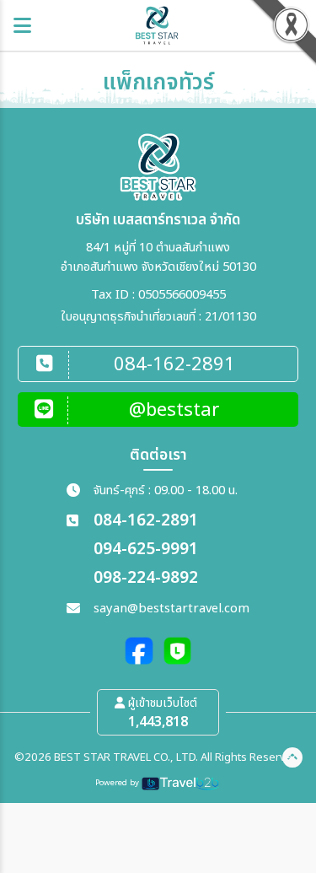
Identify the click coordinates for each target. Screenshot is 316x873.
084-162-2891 (146, 521)
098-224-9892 (146, 578)
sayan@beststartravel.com (171, 608)
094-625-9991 (146, 549)
